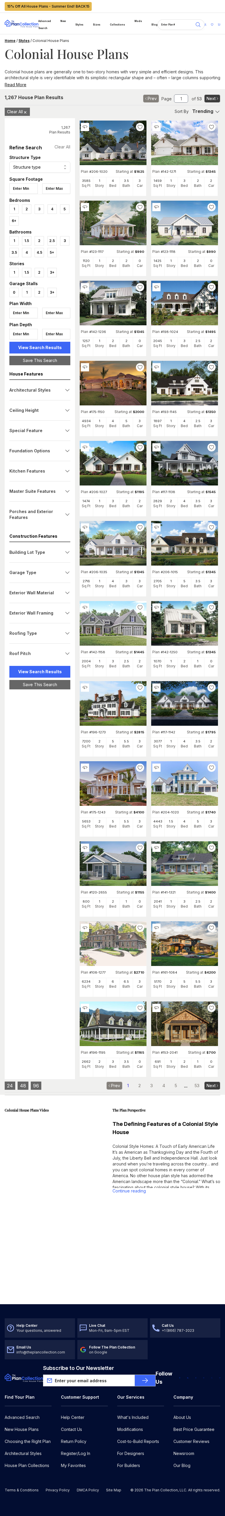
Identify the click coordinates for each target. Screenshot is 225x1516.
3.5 (14, 252)
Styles (79, 24)
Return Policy (73, 1441)
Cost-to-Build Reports (138, 1441)
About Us (182, 1417)
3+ (52, 272)
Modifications (130, 1429)
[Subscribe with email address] (145, 1380)
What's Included (133, 1417)
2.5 (52, 240)
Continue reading (129, 1190)
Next (211, 98)
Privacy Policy (58, 1490)
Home (10, 40)
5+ (52, 252)
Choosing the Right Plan (28, 1441)
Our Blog (181, 1465)
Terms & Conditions (22, 1490)
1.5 (26, 240)
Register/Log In (75, 1453)
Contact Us (71, 1429)
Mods (138, 21)
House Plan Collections (27, 1465)
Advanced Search (44, 25)
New (63, 21)
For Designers (130, 1453)
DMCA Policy (88, 1490)
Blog (154, 24)
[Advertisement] (40, 784)
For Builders (128, 1465)
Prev (152, 98)
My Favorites (73, 1465)
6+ (14, 221)
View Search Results (40, 347)
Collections (117, 24)
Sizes (96, 24)
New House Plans (22, 1429)
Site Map (113, 1490)
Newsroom (183, 1453)
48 (23, 1086)
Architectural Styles (23, 1453)
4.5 (39, 252)
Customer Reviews (191, 1441)
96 (36, 1086)
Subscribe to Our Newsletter (78, 1368)
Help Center (72, 1417)
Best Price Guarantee (193, 1429)
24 (10, 1086)
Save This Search (40, 360)
